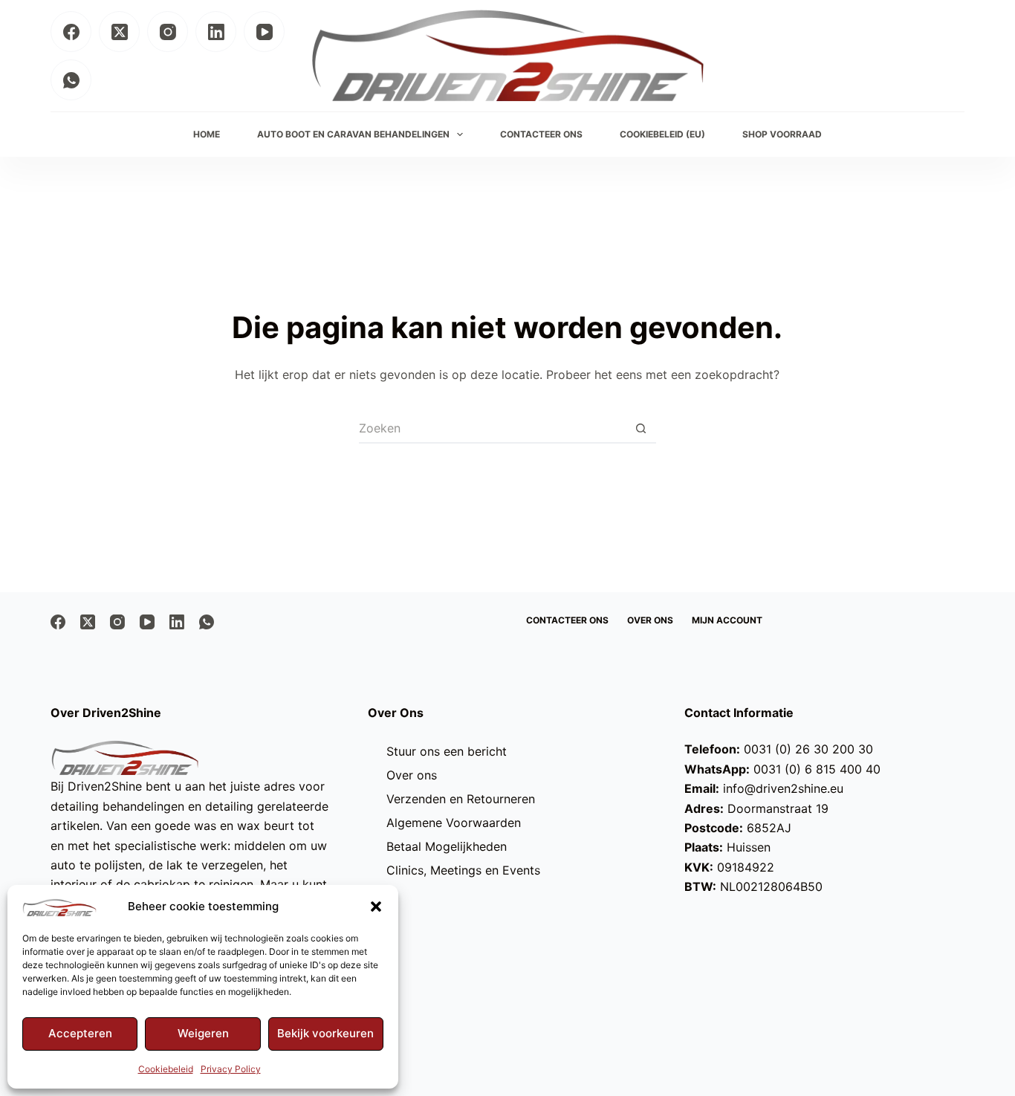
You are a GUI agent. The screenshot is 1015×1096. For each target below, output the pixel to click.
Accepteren (80, 1033)
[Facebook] (71, 31)
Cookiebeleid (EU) (662, 134)
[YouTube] (264, 31)
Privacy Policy (231, 1068)
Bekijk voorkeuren (325, 1033)
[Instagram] (167, 31)
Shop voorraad (782, 134)
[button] (376, 906)
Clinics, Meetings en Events (463, 870)
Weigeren (203, 1033)
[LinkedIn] (215, 31)
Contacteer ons (567, 620)
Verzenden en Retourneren (460, 798)
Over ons (650, 620)
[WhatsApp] (71, 79)
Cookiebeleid (165, 1068)
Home (206, 134)
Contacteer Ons (541, 134)
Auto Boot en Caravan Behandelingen (353, 134)
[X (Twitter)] (119, 31)
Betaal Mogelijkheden (446, 846)
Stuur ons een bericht (446, 751)
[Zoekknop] (641, 429)
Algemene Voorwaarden (453, 822)
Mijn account (727, 620)
